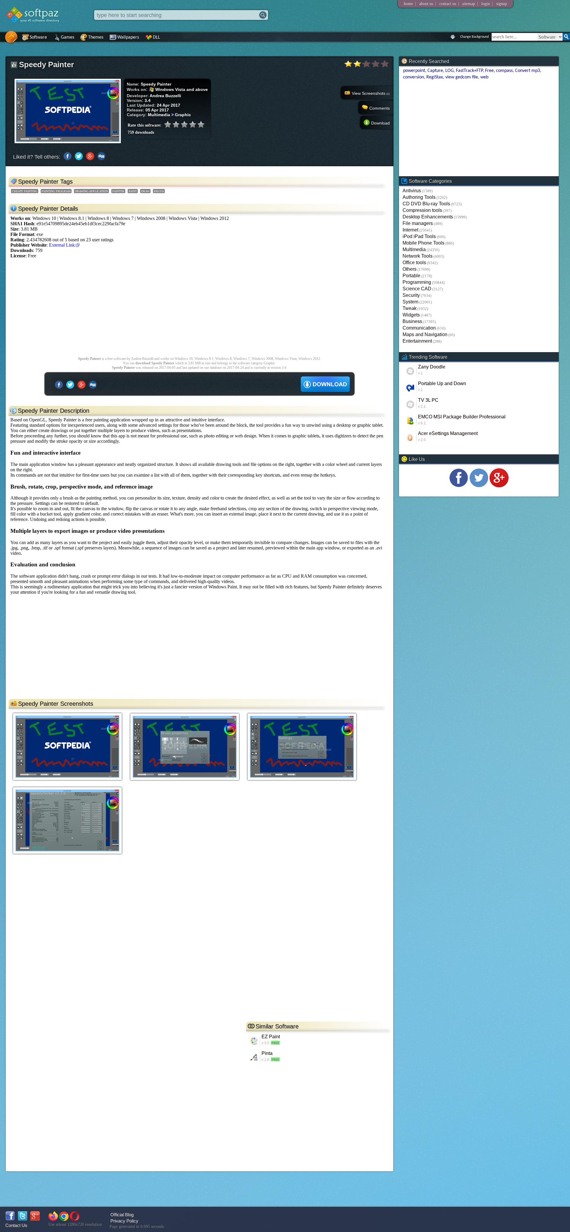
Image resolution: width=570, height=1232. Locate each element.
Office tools (414, 262)
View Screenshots (371, 93)
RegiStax (434, 77)
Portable (411, 275)
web (484, 77)
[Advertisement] (184, 310)
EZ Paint (271, 1036)
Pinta (267, 1053)
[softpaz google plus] (35, 1219)
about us (426, 3)
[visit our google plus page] (499, 485)
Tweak (410, 308)
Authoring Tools (419, 197)
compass (504, 70)
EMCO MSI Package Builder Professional (462, 416)
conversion (413, 77)
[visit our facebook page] (458, 485)
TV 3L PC (428, 400)
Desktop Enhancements (428, 216)
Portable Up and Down (442, 383)
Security (411, 295)
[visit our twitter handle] (478, 485)
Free (489, 70)
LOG (449, 70)
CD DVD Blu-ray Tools (426, 203)
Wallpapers (128, 37)
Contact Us (16, 1225)
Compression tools (422, 210)
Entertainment (417, 341)
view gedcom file (461, 77)
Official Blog (122, 1214)
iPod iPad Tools (419, 236)
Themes (95, 37)
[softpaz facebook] (10, 1219)
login (485, 3)
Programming (417, 282)
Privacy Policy (124, 1220)
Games (67, 37)
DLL (156, 37)
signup (501, 3)
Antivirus (412, 190)
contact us (447, 3)
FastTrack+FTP (469, 70)
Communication (419, 327)
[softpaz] (2, 40)
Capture (435, 70)
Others (410, 269)
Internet (410, 229)
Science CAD (417, 288)
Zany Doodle (431, 366)
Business (412, 321)
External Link (62, 245)
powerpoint (414, 70)
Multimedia (414, 249)
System (410, 301)
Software (38, 37)
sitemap (468, 3)
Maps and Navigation (425, 334)
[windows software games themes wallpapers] (35, 28)
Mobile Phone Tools (423, 242)
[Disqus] (199, 942)
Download (380, 123)
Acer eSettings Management (448, 433)
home (408, 3)
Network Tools (418, 256)
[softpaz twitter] (23, 1219)
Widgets (411, 314)
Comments (379, 108)
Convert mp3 (527, 70)
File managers (418, 223)
